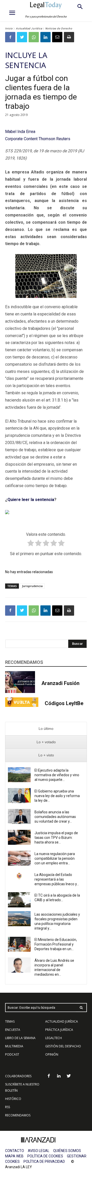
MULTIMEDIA (14, 1046)
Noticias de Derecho (58, 28)
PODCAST (12, 1054)
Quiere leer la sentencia (30, 499)
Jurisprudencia (32, 586)
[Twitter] (22, 37)
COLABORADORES (18, 1076)
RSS (7, 1107)
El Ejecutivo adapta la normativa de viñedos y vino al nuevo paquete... (56, 775)
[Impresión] (69, 37)
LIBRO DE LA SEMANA (20, 1038)
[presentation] (46, 729)
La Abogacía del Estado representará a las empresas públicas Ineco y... (56, 879)
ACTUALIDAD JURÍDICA (61, 1021)
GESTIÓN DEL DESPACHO (63, 1046)
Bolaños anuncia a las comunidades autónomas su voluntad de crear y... (55, 816)
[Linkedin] (45, 37)
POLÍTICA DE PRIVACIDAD (44, 1161)
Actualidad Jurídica (29, 28)
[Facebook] (10, 37)
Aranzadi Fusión (60, 683)
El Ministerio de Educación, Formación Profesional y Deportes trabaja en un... (55, 944)
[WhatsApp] (34, 37)
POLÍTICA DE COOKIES (45, 1156)
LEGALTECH (53, 1038)
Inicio (9, 28)
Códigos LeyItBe (64, 703)
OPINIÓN (51, 1054)
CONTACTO (14, 1151)
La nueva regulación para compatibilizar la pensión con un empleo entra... (54, 858)
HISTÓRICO (13, 1099)
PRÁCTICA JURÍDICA (59, 1029)
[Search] (81, 1007)
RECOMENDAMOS (17, 1115)
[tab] (46, 729)
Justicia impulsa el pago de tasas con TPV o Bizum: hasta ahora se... (56, 837)
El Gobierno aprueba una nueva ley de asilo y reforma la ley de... (57, 796)
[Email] (57, 37)
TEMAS (10, 1021)
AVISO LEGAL (38, 1151)
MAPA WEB (14, 1156)
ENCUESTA (12, 1029)
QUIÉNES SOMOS (67, 1151)
